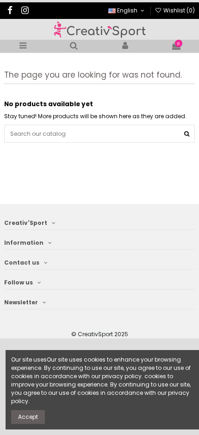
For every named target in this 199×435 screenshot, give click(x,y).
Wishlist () (178, 10)
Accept (28, 417)
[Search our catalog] (187, 134)
